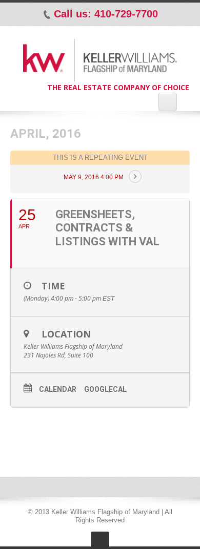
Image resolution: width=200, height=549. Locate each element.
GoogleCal (105, 389)
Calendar (57, 389)
